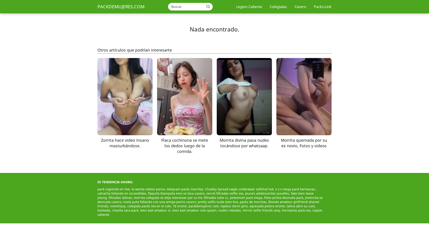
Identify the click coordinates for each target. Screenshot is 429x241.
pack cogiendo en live (113, 189)
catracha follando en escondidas (121, 193)
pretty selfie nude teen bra (218, 202)
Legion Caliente (249, 6)
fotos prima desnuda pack (283, 197)
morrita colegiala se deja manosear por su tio (168, 197)
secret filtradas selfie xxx (224, 193)
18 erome (180, 206)
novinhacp (118, 206)
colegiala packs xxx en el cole (149, 206)
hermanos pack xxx (296, 210)
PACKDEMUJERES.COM (121, 7)
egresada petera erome (267, 206)
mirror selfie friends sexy (261, 210)
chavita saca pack (125, 210)
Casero (300, 6)
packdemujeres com (204, 206)
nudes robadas (229, 210)
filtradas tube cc (216, 197)
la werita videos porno (148, 189)
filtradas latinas (120, 197)
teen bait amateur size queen (194, 210)
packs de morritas (253, 202)
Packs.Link (323, 6)
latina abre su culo (301, 206)
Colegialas (278, 6)
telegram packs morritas (185, 189)
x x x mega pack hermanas (295, 189)
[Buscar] (208, 6)
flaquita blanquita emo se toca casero (176, 193)
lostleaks (103, 210)
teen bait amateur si (155, 210)
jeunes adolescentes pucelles (267, 193)
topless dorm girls (234, 206)
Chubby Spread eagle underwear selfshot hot (239, 189)
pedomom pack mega (246, 197)
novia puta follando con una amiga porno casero (159, 202)
